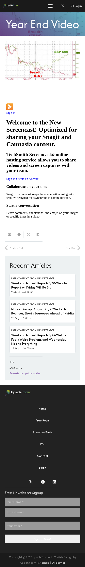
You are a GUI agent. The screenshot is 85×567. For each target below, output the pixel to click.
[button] (50, 6)
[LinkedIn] (54, 482)
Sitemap (43, 563)
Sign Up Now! (42, 539)
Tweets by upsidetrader (25, 373)
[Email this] (9, 234)
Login (42, 468)
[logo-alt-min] (10, 6)
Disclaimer (58, 563)
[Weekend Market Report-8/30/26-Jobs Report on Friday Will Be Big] (42, 285)
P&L (42, 444)
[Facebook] (43, 482)
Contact (42, 456)
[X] (63, 6)
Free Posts (42, 420)
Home (42, 409)
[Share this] (19, 234)
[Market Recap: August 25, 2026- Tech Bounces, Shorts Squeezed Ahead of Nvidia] (42, 311)
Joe (11, 362)
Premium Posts (42, 432)
